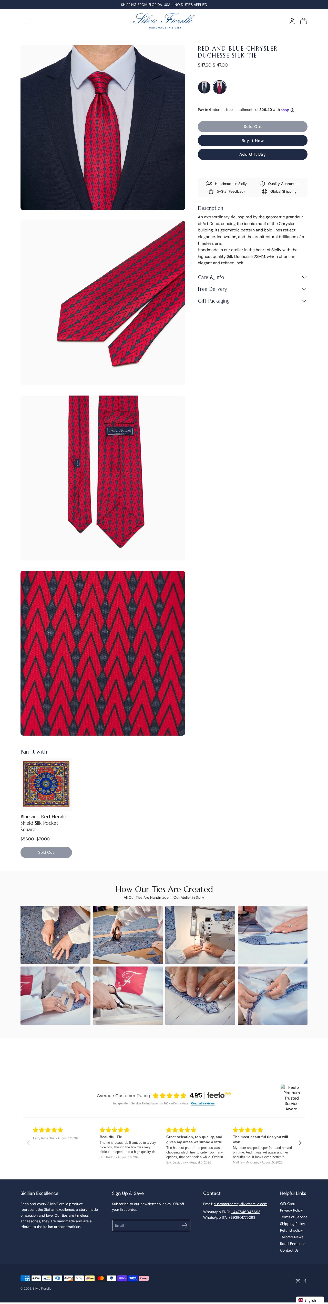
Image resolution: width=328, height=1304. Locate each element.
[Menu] (26, 21)
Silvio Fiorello (42, 1289)
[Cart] (303, 21)
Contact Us (289, 1250)
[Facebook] (305, 1281)
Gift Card (287, 1203)
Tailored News (291, 1237)
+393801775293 (242, 1217)
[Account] (292, 21)
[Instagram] (298, 1281)
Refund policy (291, 1230)
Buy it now (253, 140)
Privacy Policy (291, 1210)
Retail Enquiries (292, 1243)
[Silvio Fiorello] (164, 21)
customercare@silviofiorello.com (240, 1204)
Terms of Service (294, 1217)
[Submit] (184, 1225)
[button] (310, 1300)
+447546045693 (245, 1211)
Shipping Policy (292, 1223)
